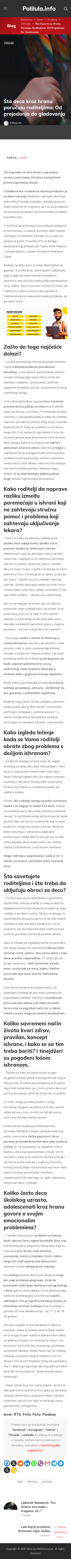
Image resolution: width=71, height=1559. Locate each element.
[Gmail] (47, 1463)
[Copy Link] (14, 1470)
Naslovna (26, 19)
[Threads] (7, 1470)
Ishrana (32, 1481)
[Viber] (41, 1463)
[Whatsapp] (34, 1463)
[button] (65, 8)
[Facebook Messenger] (61, 1463)
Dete (20, 1481)
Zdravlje (26, 23)
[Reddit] (20, 1463)
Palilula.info (16, 122)
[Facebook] (7, 1463)
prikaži (22, 157)
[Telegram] (54, 1463)
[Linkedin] (27, 1463)
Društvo (52, 19)
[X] (14, 1463)
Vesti (40, 19)
